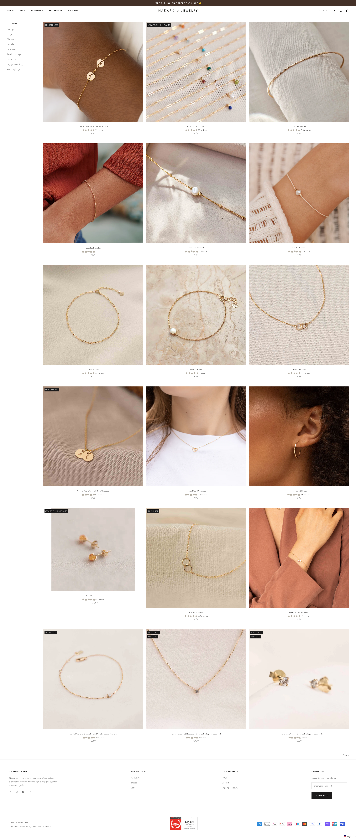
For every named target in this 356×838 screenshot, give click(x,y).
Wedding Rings (13, 69)
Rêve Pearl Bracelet (299, 247)
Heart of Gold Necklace (196, 490)
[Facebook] (10, 791)
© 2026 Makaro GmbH (19, 822)
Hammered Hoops (299, 490)
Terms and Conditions (42, 826)
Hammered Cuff (299, 126)
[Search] (341, 10)
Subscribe (322, 795)
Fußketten (11, 49)
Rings (9, 34)
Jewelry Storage (14, 54)
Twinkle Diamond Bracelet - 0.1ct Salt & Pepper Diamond (93, 733)
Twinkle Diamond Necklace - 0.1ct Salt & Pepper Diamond (196, 733)
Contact (225, 782)
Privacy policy (25, 826)
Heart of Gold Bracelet (299, 612)
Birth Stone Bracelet (196, 126)
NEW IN (10, 10)
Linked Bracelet (93, 369)
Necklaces (12, 39)
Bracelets (11, 44)
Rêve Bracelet (196, 369)
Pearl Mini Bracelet (196, 247)
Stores (134, 782)
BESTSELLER (37, 10)
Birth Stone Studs (93, 595)
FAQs (224, 777)
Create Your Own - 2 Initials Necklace (93, 490)
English (323, 10)
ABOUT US (73, 10)
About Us (135, 777)
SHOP (22, 10)
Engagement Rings (15, 64)
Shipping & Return (230, 787)
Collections (12, 23)
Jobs (133, 787)
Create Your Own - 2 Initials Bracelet (93, 126)
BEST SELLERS (55, 10)
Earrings (10, 29)
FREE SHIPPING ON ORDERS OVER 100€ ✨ (178, 3)
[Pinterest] (23, 791)
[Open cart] (347, 10)
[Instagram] (17, 791)
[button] (349, 836)
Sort (345, 755)
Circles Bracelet (196, 612)
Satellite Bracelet (93, 247)
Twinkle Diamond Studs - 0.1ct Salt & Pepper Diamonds (298, 733)
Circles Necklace (299, 369)
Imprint (14, 826)
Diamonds (11, 59)
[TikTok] (30, 791)
